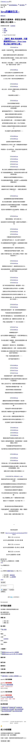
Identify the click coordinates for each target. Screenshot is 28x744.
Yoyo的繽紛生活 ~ (10, 11)
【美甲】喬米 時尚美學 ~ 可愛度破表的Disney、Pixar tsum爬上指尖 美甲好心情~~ (15, 41)
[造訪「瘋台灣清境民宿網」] (6, 711)
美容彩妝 (12, 575)
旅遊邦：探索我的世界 (7, 686)
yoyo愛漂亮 (13, 577)
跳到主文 (3, 15)
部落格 (5, 30)
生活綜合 (12, 25)
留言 (12, 571)
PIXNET (7, 721)
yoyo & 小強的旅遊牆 (6, 682)
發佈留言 (3, 591)
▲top (2, 579)
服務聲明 (16, 723)
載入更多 (3, 582)
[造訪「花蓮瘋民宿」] (11, 707)
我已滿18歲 (3, 741)
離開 (9, 741)
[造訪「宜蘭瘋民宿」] (4, 707)
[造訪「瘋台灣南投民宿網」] (16, 711)
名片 (5, 32)
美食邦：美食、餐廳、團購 (8, 699)
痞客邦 (9, 571)
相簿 (5, 28)
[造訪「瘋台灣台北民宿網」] (7, 709)
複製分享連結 (4, 688)
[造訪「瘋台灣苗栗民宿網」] (18, 709)
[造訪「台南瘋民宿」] (18, 707)
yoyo (2, 562)
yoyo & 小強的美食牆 (6, 695)
